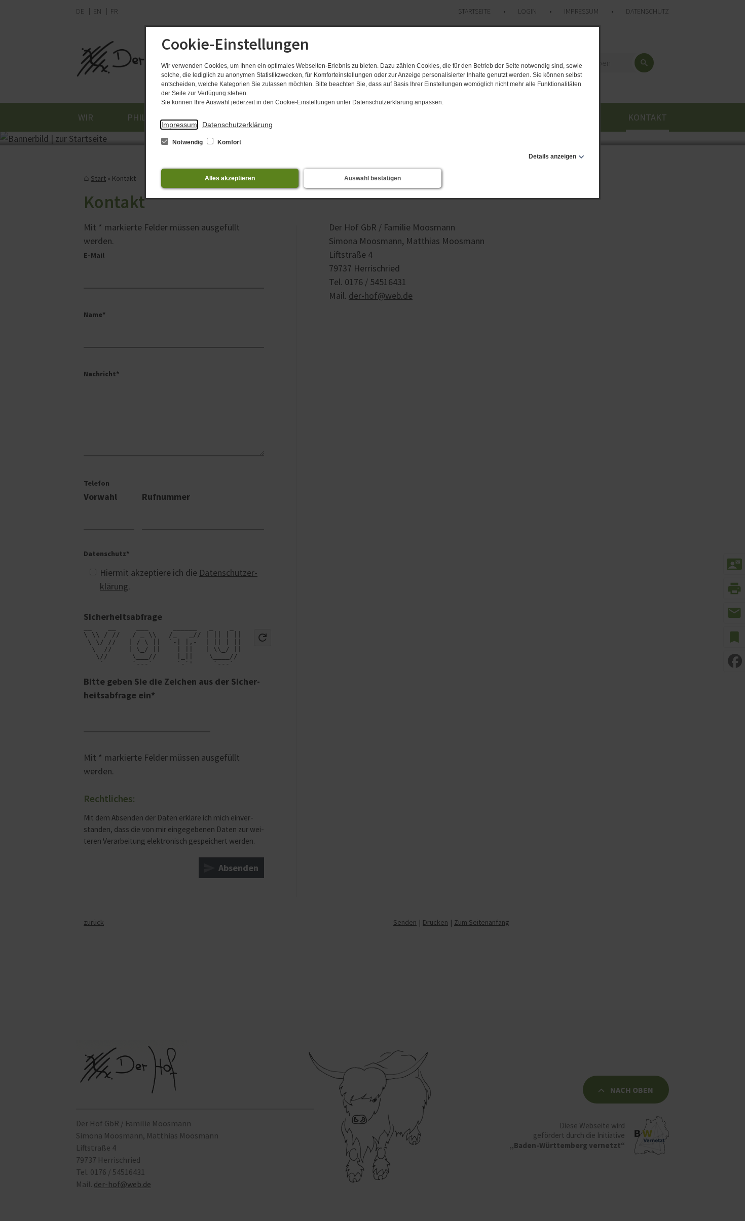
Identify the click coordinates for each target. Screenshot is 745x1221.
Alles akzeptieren (230, 178)
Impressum (179, 125)
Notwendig (187, 142)
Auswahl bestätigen (372, 178)
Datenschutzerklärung (237, 125)
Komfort (228, 142)
